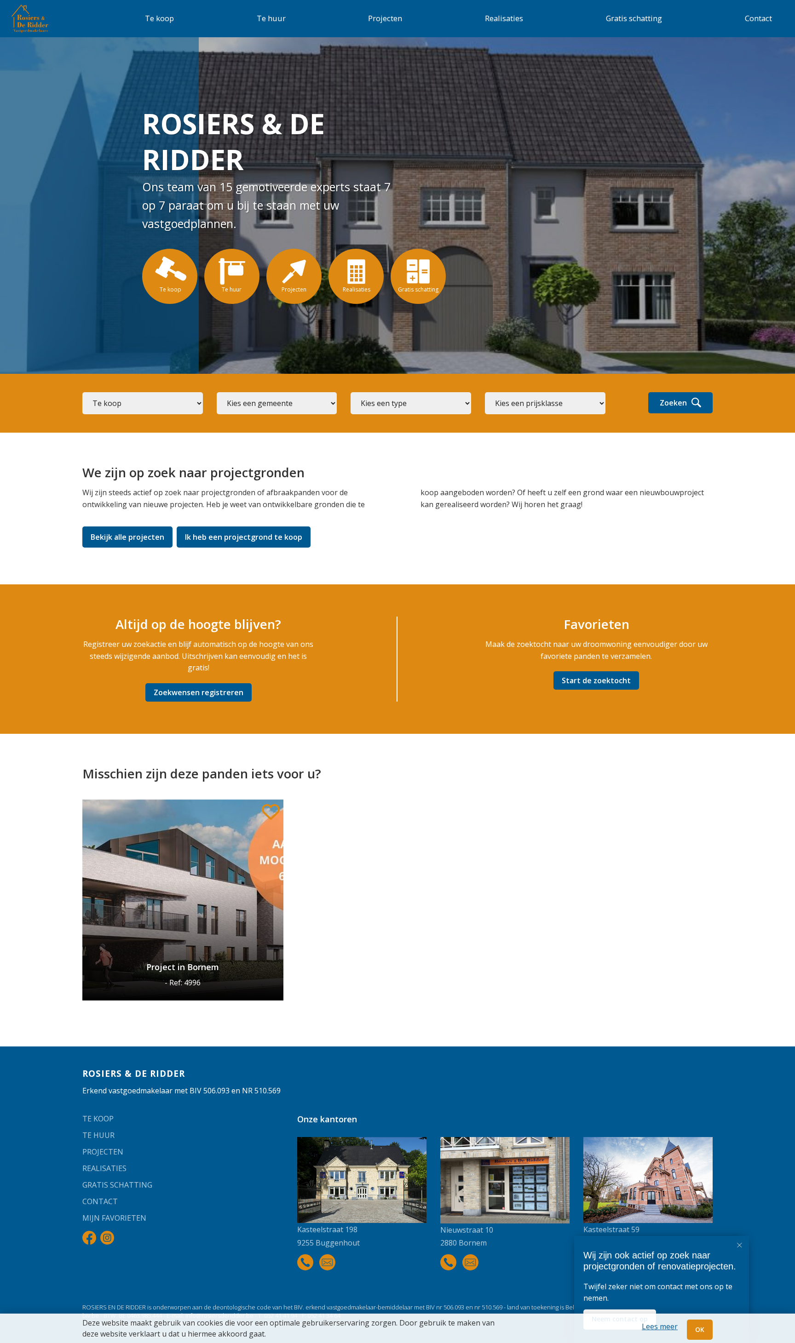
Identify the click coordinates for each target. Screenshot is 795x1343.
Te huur (271, 18)
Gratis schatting (634, 18)
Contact (758, 18)
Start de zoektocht (596, 680)
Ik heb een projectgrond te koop (243, 537)
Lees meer (660, 1326)
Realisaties (504, 18)
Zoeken (673, 403)
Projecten (385, 18)
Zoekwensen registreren (198, 692)
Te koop (159, 18)
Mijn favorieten (114, 1218)
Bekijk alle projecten (127, 537)
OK (699, 1329)
